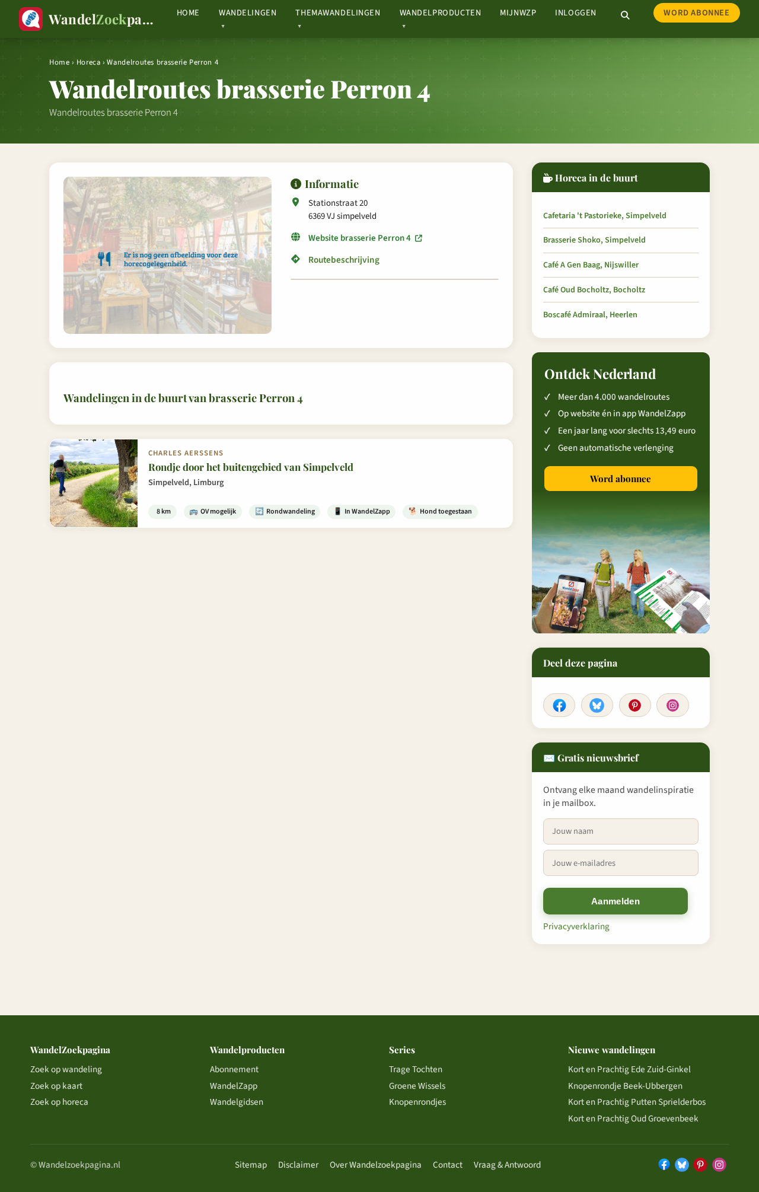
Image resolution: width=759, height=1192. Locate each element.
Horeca (88, 62)
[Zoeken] (625, 15)
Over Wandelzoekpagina (376, 1164)
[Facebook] (559, 705)
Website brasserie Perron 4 (360, 238)
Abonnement (234, 1069)
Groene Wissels (417, 1085)
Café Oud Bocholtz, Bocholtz (594, 290)
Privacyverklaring (576, 926)
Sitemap (251, 1164)
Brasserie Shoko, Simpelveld (594, 240)
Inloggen (576, 13)
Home (188, 13)
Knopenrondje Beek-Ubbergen (625, 1085)
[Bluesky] (597, 705)
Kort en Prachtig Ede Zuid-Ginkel (629, 1069)
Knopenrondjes (417, 1101)
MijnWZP (518, 13)
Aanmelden (615, 901)
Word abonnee (696, 13)
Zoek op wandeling (66, 1069)
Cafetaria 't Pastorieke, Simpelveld (604, 216)
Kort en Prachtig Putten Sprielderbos (637, 1101)
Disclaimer (298, 1164)
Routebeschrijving (344, 259)
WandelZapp (233, 1085)
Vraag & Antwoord (507, 1164)
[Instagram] (672, 705)
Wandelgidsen (236, 1101)
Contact (448, 1164)
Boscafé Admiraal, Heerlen (590, 315)
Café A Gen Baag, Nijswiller (591, 265)
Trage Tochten (415, 1069)
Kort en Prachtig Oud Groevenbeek (633, 1118)
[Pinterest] (635, 705)
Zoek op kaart (56, 1085)
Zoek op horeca (59, 1101)
